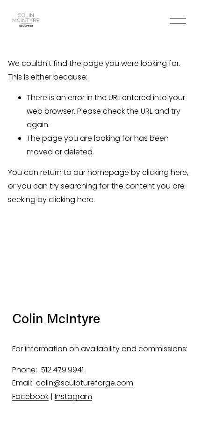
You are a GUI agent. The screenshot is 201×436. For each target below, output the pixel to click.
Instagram (73, 396)
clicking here (164, 172)
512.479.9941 (62, 369)
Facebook (30, 396)
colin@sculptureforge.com (84, 383)
